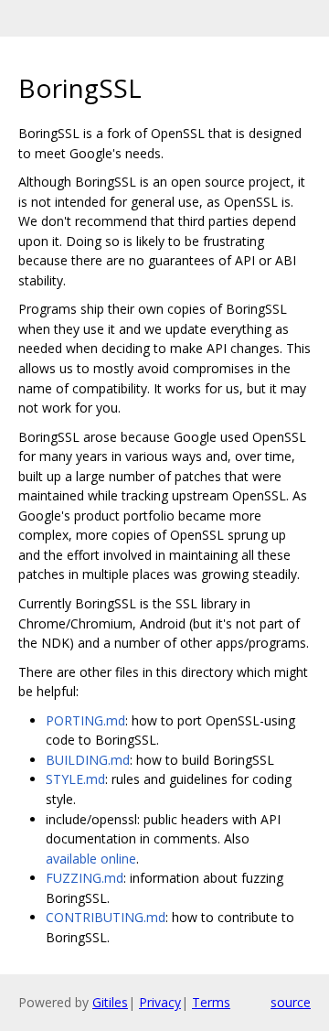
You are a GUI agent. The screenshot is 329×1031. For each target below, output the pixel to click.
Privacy (160, 1002)
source (291, 1002)
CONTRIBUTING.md (105, 917)
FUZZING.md (84, 877)
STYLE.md (75, 779)
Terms (211, 1002)
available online (91, 858)
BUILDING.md (88, 759)
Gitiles (110, 1002)
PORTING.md (85, 720)
